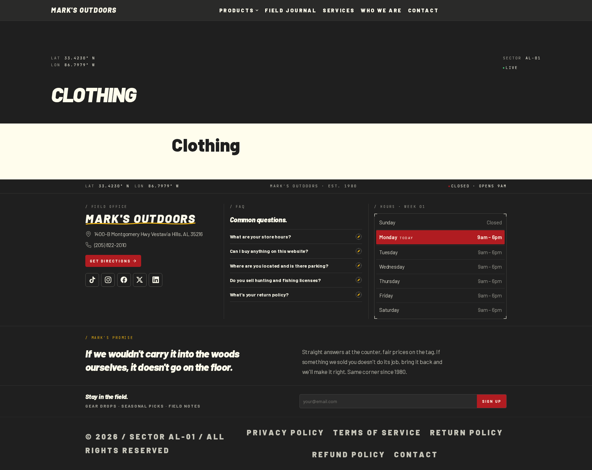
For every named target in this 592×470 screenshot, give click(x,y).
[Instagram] (108, 280)
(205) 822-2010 (110, 245)
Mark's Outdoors (84, 10)
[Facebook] (124, 280)
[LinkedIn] (155, 280)
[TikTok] (92, 280)
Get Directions (110, 261)
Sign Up (491, 401)
